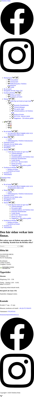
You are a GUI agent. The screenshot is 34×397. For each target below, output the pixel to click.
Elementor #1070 (9, 142)
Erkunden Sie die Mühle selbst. (13, 144)
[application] (13, 78)
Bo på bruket (8, 89)
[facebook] (17, 350)
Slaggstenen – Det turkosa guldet (23, 118)
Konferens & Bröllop (10, 167)
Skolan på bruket (19, 114)
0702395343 (11, 311)
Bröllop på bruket (15, 95)
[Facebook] (17, 35)
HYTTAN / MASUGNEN (22, 116)
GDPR (12, 87)
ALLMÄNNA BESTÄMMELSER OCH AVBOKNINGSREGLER (20, 134)
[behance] (17, 389)
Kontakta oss (8, 173)
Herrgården (7, 147)
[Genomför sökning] (18, 246)
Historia (6, 99)
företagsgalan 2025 (9, 146)
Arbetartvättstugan (19, 107)
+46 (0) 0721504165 (25, 308)
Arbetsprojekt (14, 82)
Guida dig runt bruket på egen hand (20, 101)
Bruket (6, 137)
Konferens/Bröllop (9, 93)
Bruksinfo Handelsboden (21, 105)
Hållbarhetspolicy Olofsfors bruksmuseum (20, 141)
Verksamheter (14, 80)
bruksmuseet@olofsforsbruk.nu (9, 314)
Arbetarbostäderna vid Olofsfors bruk (22, 157)
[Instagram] (17, 74)
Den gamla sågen (19, 109)
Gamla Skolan (15, 160)
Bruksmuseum (8, 78)
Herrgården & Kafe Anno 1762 (13, 90)
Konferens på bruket (16, 97)
